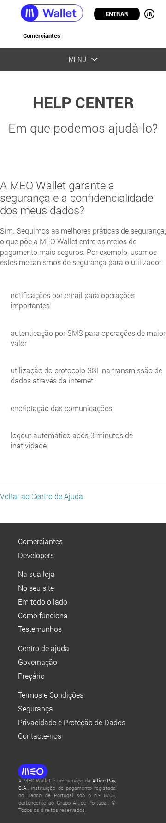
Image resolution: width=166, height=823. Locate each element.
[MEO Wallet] (41, 13)
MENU (147, 14)
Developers (36, 555)
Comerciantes (41, 35)
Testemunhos (40, 629)
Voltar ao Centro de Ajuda (41, 496)
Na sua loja (36, 574)
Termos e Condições (50, 695)
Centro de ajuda (43, 648)
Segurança (35, 708)
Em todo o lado (42, 601)
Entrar (117, 14)
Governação (37, 662)
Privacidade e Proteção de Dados (71, 722)
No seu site (36, 588)
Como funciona (43, 615)
